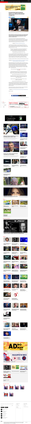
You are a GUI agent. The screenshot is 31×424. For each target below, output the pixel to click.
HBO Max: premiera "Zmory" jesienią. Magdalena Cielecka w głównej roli (7, 262)
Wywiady (5, 321)
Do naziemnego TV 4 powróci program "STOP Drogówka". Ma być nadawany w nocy (23, 270)
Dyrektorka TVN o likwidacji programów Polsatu (11, 196)
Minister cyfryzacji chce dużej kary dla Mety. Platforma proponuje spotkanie (23, 148)
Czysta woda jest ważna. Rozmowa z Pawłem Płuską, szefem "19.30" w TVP (23, 329)
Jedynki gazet (6, 383)
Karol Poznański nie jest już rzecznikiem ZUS (15, 289)
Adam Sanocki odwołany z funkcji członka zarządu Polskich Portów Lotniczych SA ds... (7, 281)
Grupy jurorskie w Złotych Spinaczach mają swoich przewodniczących (7, 299)
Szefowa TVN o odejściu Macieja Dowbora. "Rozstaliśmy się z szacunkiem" (11, 154)
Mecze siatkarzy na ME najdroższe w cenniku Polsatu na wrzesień (23, 253)
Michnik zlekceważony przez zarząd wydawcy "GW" (11, 185)
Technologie (6, 302)
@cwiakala (22, 71)
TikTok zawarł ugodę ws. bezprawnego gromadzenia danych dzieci (7, 318)
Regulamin (17, 407)
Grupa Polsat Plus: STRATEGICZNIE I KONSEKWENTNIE (6, 215)
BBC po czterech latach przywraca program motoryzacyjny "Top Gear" (7, 166)
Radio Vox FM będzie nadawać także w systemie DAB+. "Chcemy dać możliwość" (23, 244)
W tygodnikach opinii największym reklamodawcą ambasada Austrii (15, 253)
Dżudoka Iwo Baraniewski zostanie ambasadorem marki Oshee (7, 290)
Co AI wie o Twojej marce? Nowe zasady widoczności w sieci (23, 166)
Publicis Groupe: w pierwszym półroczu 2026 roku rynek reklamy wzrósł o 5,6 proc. (15, 281)
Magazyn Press (6, 218)
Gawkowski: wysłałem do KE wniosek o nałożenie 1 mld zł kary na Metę (7, 309)
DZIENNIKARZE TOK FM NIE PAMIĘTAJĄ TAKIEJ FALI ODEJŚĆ (12, 233)
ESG (4, 199)
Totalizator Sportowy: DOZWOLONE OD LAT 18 (6, 206)
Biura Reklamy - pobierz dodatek (6, 380)
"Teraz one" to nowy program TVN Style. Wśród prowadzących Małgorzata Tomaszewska (23, 262)
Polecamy (5, 364)
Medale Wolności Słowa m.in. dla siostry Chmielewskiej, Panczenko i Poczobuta (23, 130)
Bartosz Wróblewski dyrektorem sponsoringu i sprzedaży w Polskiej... (23, 290)
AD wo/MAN (25, 405)
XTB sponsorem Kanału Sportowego (20, 43)
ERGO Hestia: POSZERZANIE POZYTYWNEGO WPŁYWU (23, 206)
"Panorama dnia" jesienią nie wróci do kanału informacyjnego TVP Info (23, 157)
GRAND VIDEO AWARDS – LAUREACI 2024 (9, 361)
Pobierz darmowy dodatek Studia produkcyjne (23, 371)
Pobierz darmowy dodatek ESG (15, 371)
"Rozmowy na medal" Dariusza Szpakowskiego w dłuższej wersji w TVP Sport (7, 174)
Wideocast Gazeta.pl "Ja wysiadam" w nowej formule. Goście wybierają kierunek (15, 270)
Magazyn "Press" (25, 404)
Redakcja (17, 404)
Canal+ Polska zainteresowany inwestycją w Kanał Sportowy (20, 89)
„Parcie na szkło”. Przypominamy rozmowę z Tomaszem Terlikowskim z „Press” (15, 329)
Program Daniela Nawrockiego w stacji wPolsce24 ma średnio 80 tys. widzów (23, 139)
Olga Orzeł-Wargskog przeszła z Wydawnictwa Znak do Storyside (7, 244)
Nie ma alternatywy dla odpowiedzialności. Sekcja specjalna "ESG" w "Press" (23, 281)
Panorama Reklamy (26, 406)
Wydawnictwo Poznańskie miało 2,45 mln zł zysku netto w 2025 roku (15, 262)
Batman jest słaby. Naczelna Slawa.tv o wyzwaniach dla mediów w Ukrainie (7, 329)
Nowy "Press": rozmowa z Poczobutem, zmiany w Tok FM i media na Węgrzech (15, 244)
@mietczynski (23, 72)
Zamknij (26, 422)
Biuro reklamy (17, 405)
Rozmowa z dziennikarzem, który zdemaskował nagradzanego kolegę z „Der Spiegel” (7, 338)
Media (4, 236)
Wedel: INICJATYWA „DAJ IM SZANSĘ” (15, 206)
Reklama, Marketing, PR (8, 273)
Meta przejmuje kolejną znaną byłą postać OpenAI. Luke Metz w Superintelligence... (15, 309)
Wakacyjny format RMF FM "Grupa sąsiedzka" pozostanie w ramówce (15, 166)
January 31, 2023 (23, 52)
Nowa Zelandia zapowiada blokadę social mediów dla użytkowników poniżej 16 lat (23, 309)
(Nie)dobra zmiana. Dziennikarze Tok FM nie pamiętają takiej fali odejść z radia (11, 136)
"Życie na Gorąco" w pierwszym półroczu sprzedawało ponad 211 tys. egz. (7, 270)
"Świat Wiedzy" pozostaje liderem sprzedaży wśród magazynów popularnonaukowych (7, 253)
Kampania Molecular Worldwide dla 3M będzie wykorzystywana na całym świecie (15, 299)
